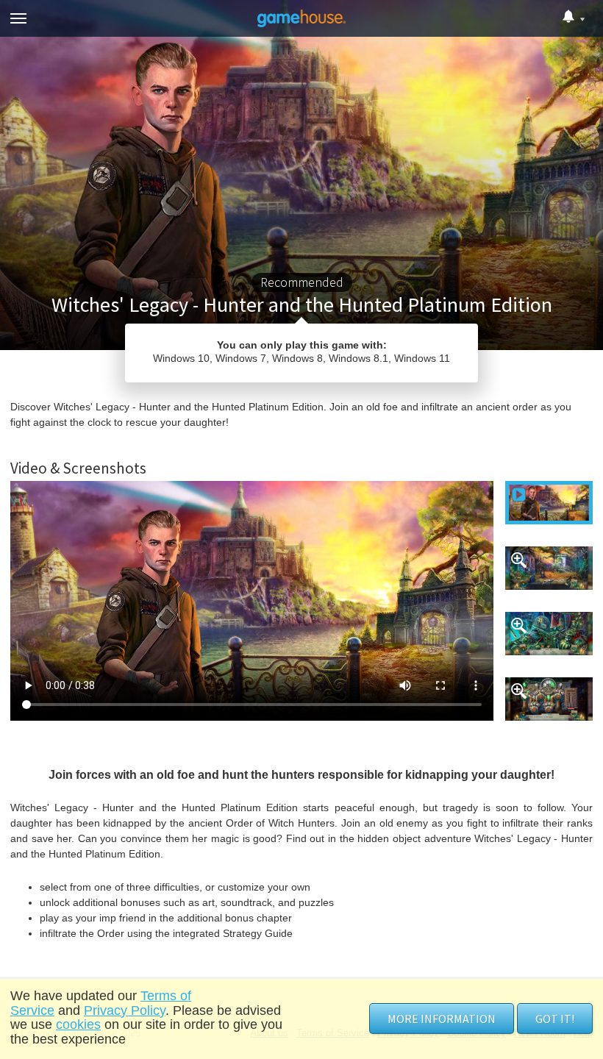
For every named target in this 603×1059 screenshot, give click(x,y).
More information (442, 1018)
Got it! (554, 1018)
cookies (78, 1024)
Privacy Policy (124, 1010)
